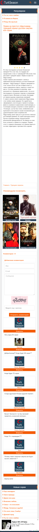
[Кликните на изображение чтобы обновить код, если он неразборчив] (19, 300)
